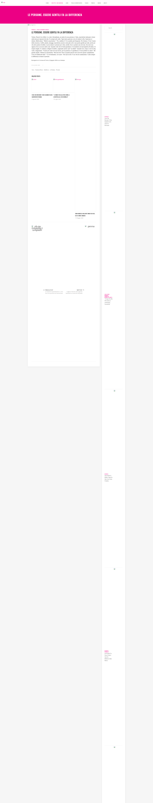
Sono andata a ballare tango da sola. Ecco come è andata (108, 478)
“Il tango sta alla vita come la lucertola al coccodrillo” (108, 301)
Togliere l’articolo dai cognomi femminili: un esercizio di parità (74, 292)
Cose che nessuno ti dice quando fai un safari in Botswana (108, 121)
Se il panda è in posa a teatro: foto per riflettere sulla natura (108, 657)
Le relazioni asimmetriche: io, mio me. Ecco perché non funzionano (54, 292)
